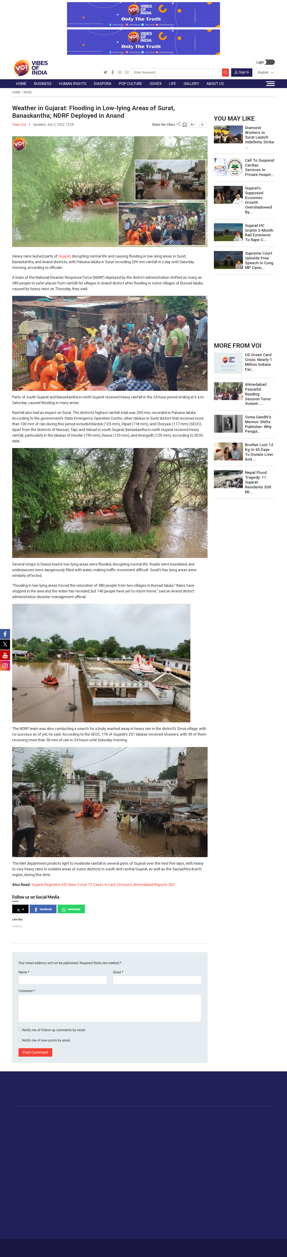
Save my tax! (58, 1141)
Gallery (256, 1115)
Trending (22, 1120)
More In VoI (20, 1188)
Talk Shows (263, 1125)
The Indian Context (29, 1130)
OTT (133, 1130)
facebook (46, 909)
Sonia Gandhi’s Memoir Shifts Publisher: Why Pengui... (258, 424)
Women (229, 1125)
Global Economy (60, 1130)
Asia (103, 1125)
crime (20, 1141)
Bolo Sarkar (158, 1130)
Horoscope (231, 1120)
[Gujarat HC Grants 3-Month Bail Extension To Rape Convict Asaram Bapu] (228, 232)
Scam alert (24, 1204)
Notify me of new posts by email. (46, 1040)
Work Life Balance (236, 1157)
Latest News (25, 1125)
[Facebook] (112, 72)
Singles (228, 1151)
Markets (54, 1136)
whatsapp (74, 909)
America (106, 1120)
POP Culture (135, 1115)
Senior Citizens (234, 1146)
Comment (26, 991)
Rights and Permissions (32, 1230)
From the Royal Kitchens (200, 1125)
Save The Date (265, 1120)
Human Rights (83, 1115)
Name (23, 972)
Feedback (76, 1246)
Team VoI (19, 125)
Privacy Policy (96, 1246)
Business (51, 1115)
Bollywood (137, 1120)
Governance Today (163, 1120)
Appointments (160, 1136)
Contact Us (59, 1246)
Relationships (233, 1136)
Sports (228, 1172)
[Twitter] (105, 72)
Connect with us (250, 1093)
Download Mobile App (251, 1248)
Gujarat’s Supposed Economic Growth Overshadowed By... (258, 200)
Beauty (228, 1178)
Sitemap (114, 1246)
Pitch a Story (25, 1209)
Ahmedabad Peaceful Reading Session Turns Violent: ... (258, 394)
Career (28, 1246)
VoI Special (24, 1146)
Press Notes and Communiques (38, 1198)
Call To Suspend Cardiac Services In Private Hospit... (259, 167)
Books (134, 1136)
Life (222, 1115)
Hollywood (137, 1125)
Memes (260, 1141)
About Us (42, 1246)
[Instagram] (119, 72)
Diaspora (102, 1115)
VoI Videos (262, 1130)
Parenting (230, 1141)
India (52, 1120)
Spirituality (231, 1183)
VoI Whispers (159, 1125)
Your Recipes (192, 1130)
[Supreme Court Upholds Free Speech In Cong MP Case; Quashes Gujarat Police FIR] (228, 260)
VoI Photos (263, 1146)
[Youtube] (126, 72)
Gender (228, 1130)
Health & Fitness (235, 1162)
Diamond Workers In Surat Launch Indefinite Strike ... (259, 137)
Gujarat (64, 256)
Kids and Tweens (236, 1167)
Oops (20, 1214)
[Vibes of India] (30, 68)
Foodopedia (187, 1115)
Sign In (244, 72)
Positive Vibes (26, 1151)
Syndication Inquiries (30, 1219)
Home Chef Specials (197, 1120)
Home (16, 92)
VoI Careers (24, 1225)
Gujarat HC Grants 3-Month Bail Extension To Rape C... (259, 232)
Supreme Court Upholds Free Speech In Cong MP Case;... (259, 260)
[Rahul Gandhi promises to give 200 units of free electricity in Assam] (228, 363)
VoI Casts (262, 1136)
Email (118, 972)
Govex (150, 1115)
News (28, 92)
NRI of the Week (112, 1130)
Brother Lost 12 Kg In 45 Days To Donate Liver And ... (259, 451)
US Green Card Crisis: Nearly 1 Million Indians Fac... (258, 361)
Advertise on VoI (28, 1193)
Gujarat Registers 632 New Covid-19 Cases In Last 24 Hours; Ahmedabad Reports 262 (103, 884)
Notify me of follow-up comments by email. (54, 1030)
